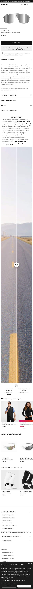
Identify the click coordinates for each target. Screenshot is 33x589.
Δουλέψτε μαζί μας (5, 561)
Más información (5, 578)
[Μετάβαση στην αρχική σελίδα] (5, 4)
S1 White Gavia (6, 491)
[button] (16, 580)
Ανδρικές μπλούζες (7, 520)
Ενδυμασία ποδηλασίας (8, 512)
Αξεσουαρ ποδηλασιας (7, 528)
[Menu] (30, 4)
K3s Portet (5, 458)
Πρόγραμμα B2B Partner (7, 558)
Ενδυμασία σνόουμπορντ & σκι (11, 536)
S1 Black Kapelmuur (26, 491)
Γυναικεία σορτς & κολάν (8, 517)
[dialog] (16, 575)
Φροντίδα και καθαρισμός (9, 100)
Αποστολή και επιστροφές (8, 95)
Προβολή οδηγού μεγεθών (9, 111)
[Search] (22, 4)
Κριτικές (3, 105)
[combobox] (29, 563)
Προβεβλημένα (6, 541)
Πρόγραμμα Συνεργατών (7, 552)
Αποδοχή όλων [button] (24, 586)
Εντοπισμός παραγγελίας (7, 555)
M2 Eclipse (23, 423)
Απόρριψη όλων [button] (9, 586)
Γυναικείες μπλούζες (7, 523)
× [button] (31, 563)
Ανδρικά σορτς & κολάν (8, 515)
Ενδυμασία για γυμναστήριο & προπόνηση (14, 532)
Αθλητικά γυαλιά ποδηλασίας (9, 525)
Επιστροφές (4, 549)
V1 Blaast (4, 423)
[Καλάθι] (25, 4)
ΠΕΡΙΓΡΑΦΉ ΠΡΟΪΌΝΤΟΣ (7, 59)
